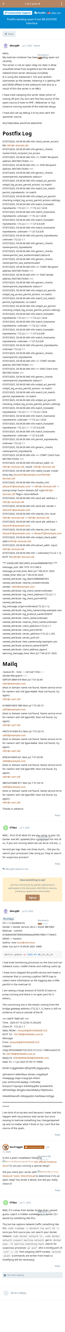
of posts (31, 3)
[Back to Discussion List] (3, 4)
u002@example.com (14, 709)
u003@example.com (14, 735)
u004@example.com (14, 761)
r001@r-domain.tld (17, 145)
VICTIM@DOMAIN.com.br (28, 1034)
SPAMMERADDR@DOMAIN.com (31, 1057)
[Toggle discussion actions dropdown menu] (61, 4)
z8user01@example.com (27, 474)
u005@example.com (14, 786)
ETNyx (10, 919)
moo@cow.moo (26, 942)
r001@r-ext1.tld (11, 699)
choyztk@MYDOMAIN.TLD (32, 1030)
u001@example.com (23, 586)
